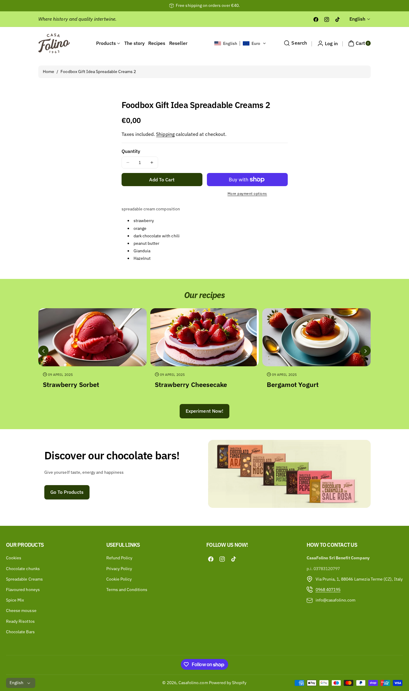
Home (48, 71)
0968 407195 (328, 589)
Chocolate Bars (20, 631)
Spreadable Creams (24, 579)
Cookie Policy (119, 579)
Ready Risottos (20, 621)
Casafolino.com (193, 682)
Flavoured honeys (23, 589)
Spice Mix (15, 600)
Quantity (131, 151)
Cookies (13, 558)
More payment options (247, 193)
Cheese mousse (21, 610)
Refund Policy (119, 558)
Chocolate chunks (23, 568)
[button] (240, 43)
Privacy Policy (119, 568)
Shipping (165, 134)
